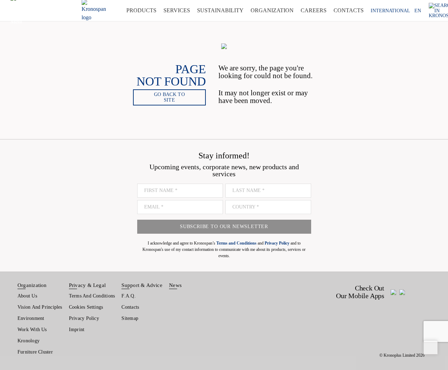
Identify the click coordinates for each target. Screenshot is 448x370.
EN (417, 10)
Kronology (29, 340)
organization (272, 10)
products (141, 10)
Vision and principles (40, 307)
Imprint (77, 329)
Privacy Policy (84, 318)
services (176, 10)
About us (27, 296)
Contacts (130, 307)
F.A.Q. (128, 296)
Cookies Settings (86, 307)
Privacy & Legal (87, 285)
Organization (32, 285)
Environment (31, 318)
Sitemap (129, 318)
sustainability (220, 10)
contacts (349, 10)
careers (314, 10)
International (390, 10)
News (175, 285)
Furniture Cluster (35, 352)
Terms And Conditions (92, 296)
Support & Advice (141, 285)
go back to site (169, 97)
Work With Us (32, 329)
